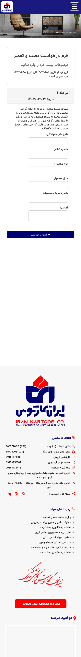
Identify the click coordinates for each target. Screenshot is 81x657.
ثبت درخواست (39, 235)
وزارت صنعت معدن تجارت (57, 517)
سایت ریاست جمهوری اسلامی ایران (53, 532)
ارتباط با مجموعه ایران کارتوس (40, 604)
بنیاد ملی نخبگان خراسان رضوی (55, 542)
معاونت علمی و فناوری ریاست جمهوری (51, 522)
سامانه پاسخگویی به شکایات (55, 527)
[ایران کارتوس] (7, 6)
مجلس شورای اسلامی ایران (57, 537)
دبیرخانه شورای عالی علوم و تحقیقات (51, 547)
